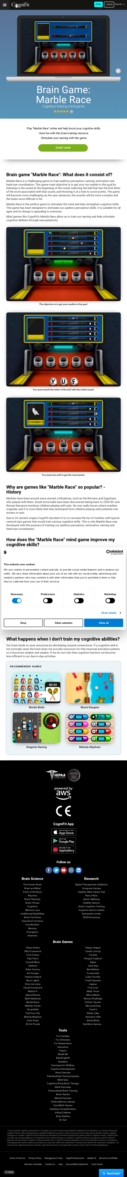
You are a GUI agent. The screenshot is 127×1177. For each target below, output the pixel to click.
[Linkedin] (78, 870)
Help (60, 1164)
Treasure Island (33, 976)
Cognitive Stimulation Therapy (63, 1083)
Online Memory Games (63, 1101)
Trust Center (97, 1164)
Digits (93, 962)
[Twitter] (56, 870)
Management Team (53, 1158)
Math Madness (33, 998)
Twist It (93, 1009)
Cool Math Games (62, 1105)
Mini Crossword (32, 951)
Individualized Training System (63, 1076)
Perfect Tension (93, 1002)
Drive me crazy (33, 984)
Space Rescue (32, 995)
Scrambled (33, 1009)
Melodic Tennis (33, 1005)
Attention (32, 935)
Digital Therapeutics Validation (91, 884)
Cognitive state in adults (91, 910)
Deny (23, 622)
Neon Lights (32, 980)
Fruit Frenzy (32, 955)
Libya (10, 1172)
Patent (63, 1050)
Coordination (32, 924)
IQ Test (63, 1119)
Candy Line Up (93, 951)
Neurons (32, 895)
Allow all (104, 622)
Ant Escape (33, 973)
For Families (62, 1036)
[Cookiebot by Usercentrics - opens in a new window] (108, 552)
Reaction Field (93, 1016)
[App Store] (63, 832)
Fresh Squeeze (93, 980)
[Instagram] (70, 870)
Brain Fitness (32, 902)
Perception (32, 932)
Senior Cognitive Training (91, 906)
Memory (32, 928)
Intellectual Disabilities (32, 913)
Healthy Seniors (91, 902)
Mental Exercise (63, 1098)
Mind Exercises (63, 1087)
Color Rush (33, 1020)
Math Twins (93, 991)
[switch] (48, 600)
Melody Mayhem (33, 1016)
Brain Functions (32, 917)
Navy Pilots (91, 895)
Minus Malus (93, 995)
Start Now (63, 147)
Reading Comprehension (63, 1109)
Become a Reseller (33, 1164)
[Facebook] (48, 870)
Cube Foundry (92, 976)
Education (63, 1047)
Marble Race (32, 1002)
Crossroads (93, 973)
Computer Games (91, 888)
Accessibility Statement (77, 1164)
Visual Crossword (32, 987)
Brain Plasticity (32, 899)
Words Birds (93, 1020)
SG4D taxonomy (91, 917)
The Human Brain (32, 884)
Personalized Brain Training (63, 1090)
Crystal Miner (33, 962)
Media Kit (91, 1158)
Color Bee (93, 965)
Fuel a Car (93, 987)
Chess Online (33, 947)
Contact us (50, 1164)
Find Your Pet (33, 1013)
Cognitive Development (63, 1069)
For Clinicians (63, 1039)
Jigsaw (93, 984)
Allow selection (63, 622)
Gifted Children (63, 1112)
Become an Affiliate (108, 1158)
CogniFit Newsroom (75, 1158)
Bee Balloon (93, 969)
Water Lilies (93, 1013)
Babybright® (63, 1058)
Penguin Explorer (93, 958)
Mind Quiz (63, 1079)
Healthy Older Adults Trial (91, 892)
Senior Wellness (91, 899)
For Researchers (63, 1043)
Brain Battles (63, 1116)
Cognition (32, 906)
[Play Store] (63, 840)
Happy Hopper (93, 947)
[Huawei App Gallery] (63, 849)
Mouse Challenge (93, 998)
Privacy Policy (34, 1158)
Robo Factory (33, 969)
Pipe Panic (32, 958)
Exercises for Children (62, 1065)
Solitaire (32, 965)
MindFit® (63, 1054)
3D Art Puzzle (33, 1024)
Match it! (33, 991)
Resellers (63, 1061)
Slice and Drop (93, 1005)
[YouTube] (63, 870)
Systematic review (91, 913)
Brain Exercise (62, 1072)
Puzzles (93, 955)
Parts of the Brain (32, 892)
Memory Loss (32, 910)
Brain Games (63, 1094)
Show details (108, 612)
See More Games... (93, 1024)
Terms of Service (17, 1158)
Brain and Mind (32, 888)
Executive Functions (32, 921)
